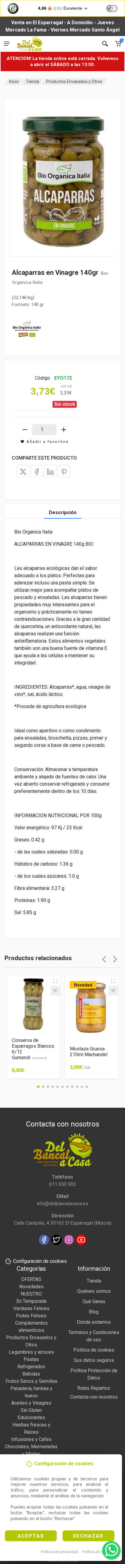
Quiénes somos (94, 1291)
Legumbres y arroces (31, 1352)
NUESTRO (31, 1294)
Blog (94, 1312)
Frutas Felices (31, 1316)
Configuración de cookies (40, 1261)
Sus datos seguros (94, 1360)
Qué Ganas (94, 1301)
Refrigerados (31, 1366)
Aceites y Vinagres (31, 1403)
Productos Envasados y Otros (74, 81)
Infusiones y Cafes (31, 1439)
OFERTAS (31, 1279)
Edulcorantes (31, 1417)
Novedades (31, 1286)
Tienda (32, 81)
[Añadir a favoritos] (55, 991)
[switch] (111, 8)
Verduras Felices (31, 1308)
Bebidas (31, 1374)
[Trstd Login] (115, 8)
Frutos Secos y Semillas (31, 1381)
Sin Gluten (31, 1410)
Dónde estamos (94, 1322)
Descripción (62, 512)
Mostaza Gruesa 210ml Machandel (88, 1051)
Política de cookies (98, 1551)
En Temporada (31, 1301)
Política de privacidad (59, 1551)
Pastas (31, 1359)
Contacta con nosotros (94, 1397)
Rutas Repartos (93, 1388)
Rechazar (88, 1536)
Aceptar (31, 1536)
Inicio (14, 81)
